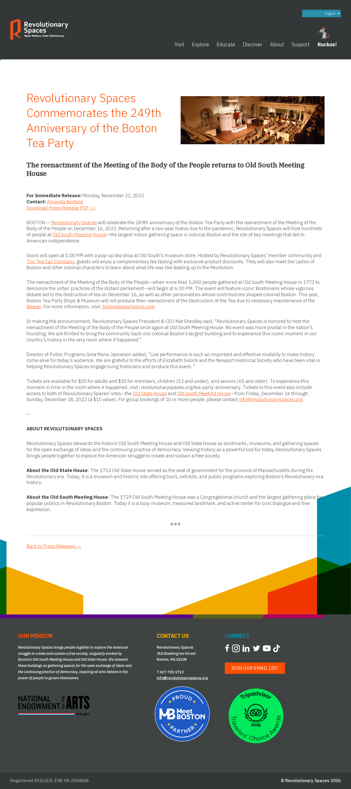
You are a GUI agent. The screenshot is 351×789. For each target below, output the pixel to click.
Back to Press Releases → (53, 546)
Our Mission (35, 635)
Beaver (33, 306)
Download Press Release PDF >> (61, 208)
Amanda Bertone (65, 201)
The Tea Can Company (50, 261)
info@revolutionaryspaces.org (270, 399)
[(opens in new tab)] (54, 705)
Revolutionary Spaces (74, 222)
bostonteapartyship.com (129, 306)
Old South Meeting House (79, 234)
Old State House (150, 393)
